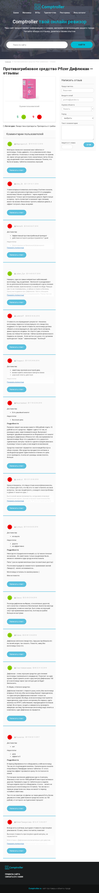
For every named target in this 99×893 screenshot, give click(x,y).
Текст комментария (69, 123)
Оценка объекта (68, 105)
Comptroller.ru (35, 888)
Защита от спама (68, 143)
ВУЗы (37, 13)
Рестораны (65, 13)
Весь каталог (80, 13)
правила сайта (12, 874)
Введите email (67, 96)
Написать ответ (17, 170)
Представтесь (67, 86)
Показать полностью (15, 248)
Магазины (27, 13)
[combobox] (77, 109)
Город (63, 114)
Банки (16, 13)
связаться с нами (14, 877)
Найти (81, 45)
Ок (89, 145)
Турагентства (50, 13)
